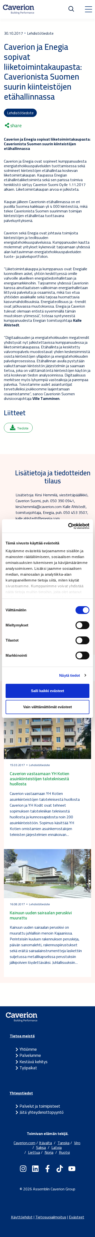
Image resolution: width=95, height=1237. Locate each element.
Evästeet (76, 1217)
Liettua (34, 1152)
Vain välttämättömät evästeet (47, 707)
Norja (49, 1152)
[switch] (82, 625)
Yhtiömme (28, 1049)
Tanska (63, 1142)
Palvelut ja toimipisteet (39, 1106)
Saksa (41, 1147)
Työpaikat (28, 1068)
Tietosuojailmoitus (50, 1217)
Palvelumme (30, 1055)
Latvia (56, 1147)
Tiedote (22, 428)
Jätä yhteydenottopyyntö (41, 1112)
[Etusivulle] (18, 9)
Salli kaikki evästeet (47, 691)
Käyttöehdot (22, 1217)
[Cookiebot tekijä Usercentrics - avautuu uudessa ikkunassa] (68, 526)
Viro (77, 1142)
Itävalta (45, 1142)
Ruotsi (64, 1152)
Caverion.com (24, 1142)
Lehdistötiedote (20, 112)
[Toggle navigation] (88, 9)
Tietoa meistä (22, 1035)
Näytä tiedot (69, 675)
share (15, 125)
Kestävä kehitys (33, 1062)
